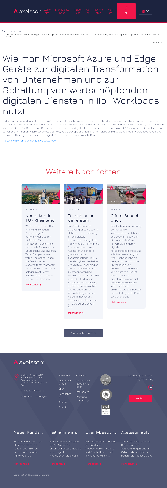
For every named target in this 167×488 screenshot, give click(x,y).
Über (88, 11)
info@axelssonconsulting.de (34, 396)
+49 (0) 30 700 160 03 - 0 (32, 390)
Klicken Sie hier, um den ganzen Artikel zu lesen (30, 140)
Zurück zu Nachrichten (83, 333)
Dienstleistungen (65, 382)
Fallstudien (78, 11)
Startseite (47, 11)
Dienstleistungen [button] (62, 11)
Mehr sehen (31, 284)
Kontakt (126, 11)
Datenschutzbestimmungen (83, 383)
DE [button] (147, 11)
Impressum (82, 391)
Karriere (110, 11)
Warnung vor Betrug (82, 398)
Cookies (81, 375)
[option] (41, 237)
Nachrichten (98, 11)
